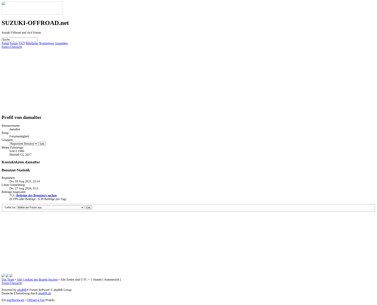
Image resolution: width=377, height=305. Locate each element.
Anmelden (61, 43)
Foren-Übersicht (12, 47)
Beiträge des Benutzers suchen (36, 195)
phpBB (21, 289)
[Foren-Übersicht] (32, 13)
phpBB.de (44, 293)
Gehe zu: (10, 207)
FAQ (22, 43)
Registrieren (46, 43)
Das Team (8, 279)
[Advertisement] (119, 76)
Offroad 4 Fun (36, 300)
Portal (5, 43)
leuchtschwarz (15, 300)
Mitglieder (32, 43)
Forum (14, 43)
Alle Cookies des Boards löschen (37, 279)
